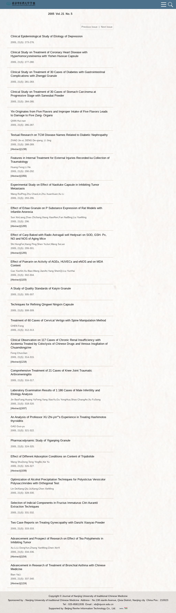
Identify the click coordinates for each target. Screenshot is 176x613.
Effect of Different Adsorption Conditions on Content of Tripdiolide (52, 456)
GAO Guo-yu (18, 426)
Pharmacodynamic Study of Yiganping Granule (40, 440)
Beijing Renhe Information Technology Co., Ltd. (90, 608)
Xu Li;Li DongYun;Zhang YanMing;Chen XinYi (35, 547)
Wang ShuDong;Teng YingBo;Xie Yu (30, 461)
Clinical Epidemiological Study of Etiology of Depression (46, 36)
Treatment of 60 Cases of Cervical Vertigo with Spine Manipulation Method (58, 320)
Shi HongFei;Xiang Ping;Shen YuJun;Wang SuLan (38, 244)
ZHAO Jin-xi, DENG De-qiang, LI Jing (31, 140)
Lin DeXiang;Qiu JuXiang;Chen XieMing (32, 488)
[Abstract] (15, 149)
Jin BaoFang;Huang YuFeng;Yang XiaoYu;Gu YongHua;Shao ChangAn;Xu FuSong (56, 399)
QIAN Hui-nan (18, 120)
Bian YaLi (16, 574)
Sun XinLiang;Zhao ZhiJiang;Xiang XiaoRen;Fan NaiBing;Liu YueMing (48, 217)
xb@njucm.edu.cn (103, 604)
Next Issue (106, 26)
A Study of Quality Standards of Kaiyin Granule (41, 288)
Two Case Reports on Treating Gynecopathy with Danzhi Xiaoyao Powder (58, 522)
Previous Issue (89, 26)
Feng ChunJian (19, 353)
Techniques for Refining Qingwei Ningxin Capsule (42, 304)
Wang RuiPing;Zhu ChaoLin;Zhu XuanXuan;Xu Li (37, 194)
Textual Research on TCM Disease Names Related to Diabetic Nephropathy (59, 135)
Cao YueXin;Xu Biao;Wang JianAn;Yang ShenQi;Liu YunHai (43, 270)
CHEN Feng (17, 325)
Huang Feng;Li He (21, 167)
